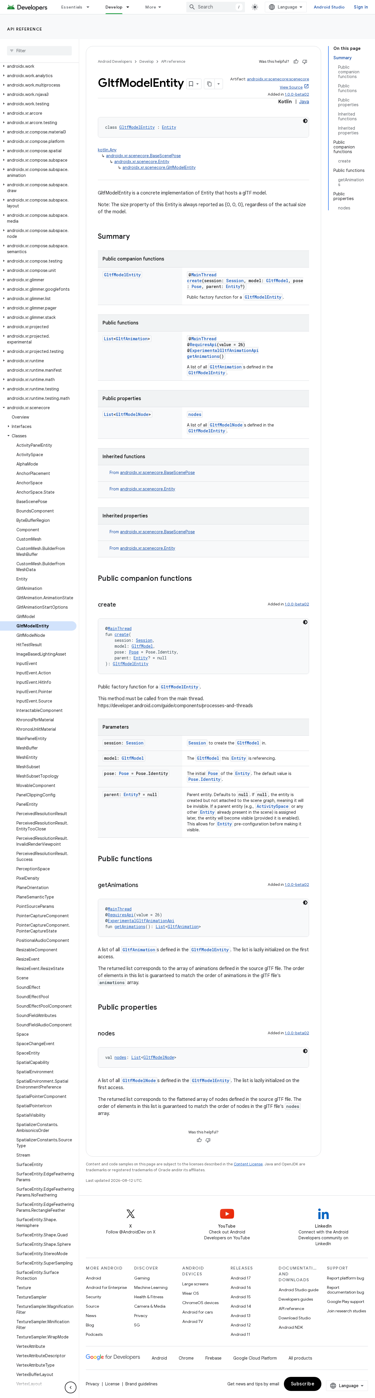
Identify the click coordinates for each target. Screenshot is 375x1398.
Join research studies (346, 1311)
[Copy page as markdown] (209, 84)
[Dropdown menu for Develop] (130, 7)
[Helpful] (296, 61)
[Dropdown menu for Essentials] (90, 7)
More (150, 7)
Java (304, 102)
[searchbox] (39, 50)
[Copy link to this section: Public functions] (158, 859)
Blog (90, 1325)
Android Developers (115, 61)
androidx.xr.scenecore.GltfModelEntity (159, 167)
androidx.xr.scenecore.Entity (141, 161)
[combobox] (215, 7)
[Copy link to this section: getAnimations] (144, 885)
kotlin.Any (107, 150)
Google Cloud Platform (255, 1358)
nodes (194, 414)
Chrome (186, 1358)
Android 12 (241, 1325)
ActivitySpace (273, 806)
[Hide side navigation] (70, 1387)
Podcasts (94, 1334)
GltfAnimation (132, 338)
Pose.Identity (204, 779)
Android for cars (197, 1312)
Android (93, 1278)
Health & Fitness (148, 1296)
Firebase (213, 1358)
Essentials (72, 7)
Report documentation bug (345, 1290)
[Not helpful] (304, 61)
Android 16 (241, 1287)
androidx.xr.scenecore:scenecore (278, 79)
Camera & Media (150, 1306)
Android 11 (240, 1334)
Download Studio (295, 1318)
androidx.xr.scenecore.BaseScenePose (143, 155)
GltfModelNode (132, 414)
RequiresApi (203, 344)
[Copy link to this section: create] (122, 605)
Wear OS (190, 1293)
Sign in (361, 7)
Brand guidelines (141, 1384)
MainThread (204, 274)
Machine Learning (151, 1287)
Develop (114, 7)
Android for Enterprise (106, 1287)
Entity (169, 127)
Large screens (195, 1284)
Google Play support (345, 1301)
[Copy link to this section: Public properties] (163, 1007)
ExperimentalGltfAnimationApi (224, 350)
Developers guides (296, 1299)
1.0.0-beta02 (297, 94)
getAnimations (203, 356)
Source (92, 1306)
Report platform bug (345, 1278)
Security (93, 1296)
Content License (248, 1164)
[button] (38, 66)
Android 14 (241, 1306)
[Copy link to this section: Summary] (136, 237)
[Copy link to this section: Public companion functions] (198, 579)
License (112, 1384)
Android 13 (240, 1315)
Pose (197, 286)
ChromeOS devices (200, 1302)
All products (300, 1358)
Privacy (140, 1315)
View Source (291, 87)
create (194, 280)
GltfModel (277, 280)
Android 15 (241, 1296)
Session (235, 280)
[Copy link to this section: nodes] (121, 1034)
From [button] (152, 472)
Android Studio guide (298, 1289)
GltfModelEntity (137, 127)
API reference (24, 29)
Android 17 (241, 1278)
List (108, 338)
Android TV (192, 1321)
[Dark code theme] (305, 120)
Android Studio (329, 7)
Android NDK (291, 1327)
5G (137, 1325)
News (91, 1315)
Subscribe (303, 1384)
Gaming (142, 1278)
